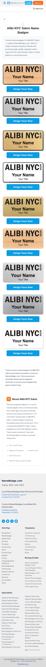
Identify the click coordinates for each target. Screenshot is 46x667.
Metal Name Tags (8, 620)
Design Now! (6, 533)
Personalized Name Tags (10, 617)
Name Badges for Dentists (11, 647)
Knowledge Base (8, 566)
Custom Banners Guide (33, 581)
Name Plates (6, 538)
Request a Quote (8, 572)
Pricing (4, 558)
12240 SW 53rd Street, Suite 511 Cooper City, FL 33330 (14, 496)
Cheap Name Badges (9, 612)
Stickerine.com (23, 664)
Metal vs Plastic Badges (33, 578)
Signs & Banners (7, 628)
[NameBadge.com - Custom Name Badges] (16, 3)
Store (4, 583)
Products (5, 544)
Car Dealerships (30, 547)
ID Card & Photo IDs (32, 630)
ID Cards (5, 541)
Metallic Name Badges (10, 600)
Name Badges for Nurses (33, 621)
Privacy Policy (6, 552)
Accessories (6, 547)
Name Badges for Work (10, 603)
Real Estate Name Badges (11, 606)
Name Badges (7, 536)
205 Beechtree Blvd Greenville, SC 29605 (10, 511)
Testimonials (6, 569)
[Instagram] (12, 521)
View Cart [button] (39, 9)
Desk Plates (6, 626)
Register (38, 3)
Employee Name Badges (10, 609)
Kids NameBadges (8, 634)
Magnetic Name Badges (10, 598)
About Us (5, 577)
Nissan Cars (29, 550)
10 (39, 650)
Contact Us (6, 574)
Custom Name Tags (8, 614)
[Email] (16, 521)
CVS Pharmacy (30, 536)
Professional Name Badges (34, 643)
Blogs (27, 552)
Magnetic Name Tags (9, 623)
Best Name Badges (32, 646)
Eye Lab (27, 544)
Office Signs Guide (31, 586)
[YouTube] (7, 521)
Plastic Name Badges (32, 607)
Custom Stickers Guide (33, 584)
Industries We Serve (32, 633)
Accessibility (6, 580)
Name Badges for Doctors (34, 619)
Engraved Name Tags (32, 613)
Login (28, 3)
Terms (4, 550)
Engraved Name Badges (33, 627)
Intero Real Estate (31, 541)
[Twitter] (3, 521)
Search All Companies (32, 533)
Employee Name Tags (32, 640)
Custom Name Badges (33, 602)
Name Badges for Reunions (11, 631)
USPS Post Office (31, 538)
